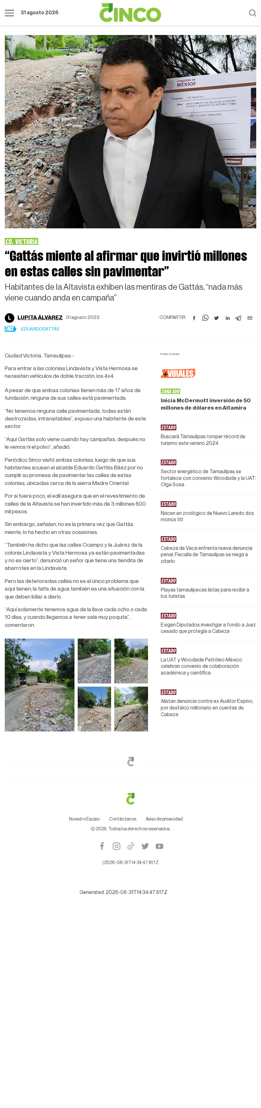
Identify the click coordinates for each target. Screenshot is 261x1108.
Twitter (145, 846)
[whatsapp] (205, 318)
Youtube (159, 846)
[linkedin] (227, 318)
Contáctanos (122, 819)
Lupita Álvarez (40, 317)
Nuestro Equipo (84, 819)
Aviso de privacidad (164, 819)
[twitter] (216, 318)
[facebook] (194, 318)
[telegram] (238, 318)
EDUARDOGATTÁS (40, 329)
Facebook (102, 846)
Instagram (116, 846)
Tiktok (131, 846)
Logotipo (130, 12)
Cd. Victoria (21, 241)
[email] (250, 318)
